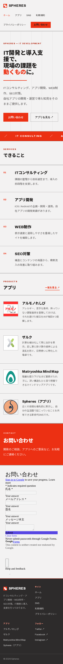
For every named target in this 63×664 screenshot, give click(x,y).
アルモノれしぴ (11, 629)
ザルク (6, 634)
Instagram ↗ (41, 640)
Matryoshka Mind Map (14, 640)
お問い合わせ (41, 25)
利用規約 (40, 15)
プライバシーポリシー (14, 25)
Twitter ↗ (39, 629)
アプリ (18, 15)
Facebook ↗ (41, 634)
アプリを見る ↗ (44, 117)
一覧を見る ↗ (52, 287)
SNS (28, 15)
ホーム (6, 15)
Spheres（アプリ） (13, 645)
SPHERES (17, 5)
